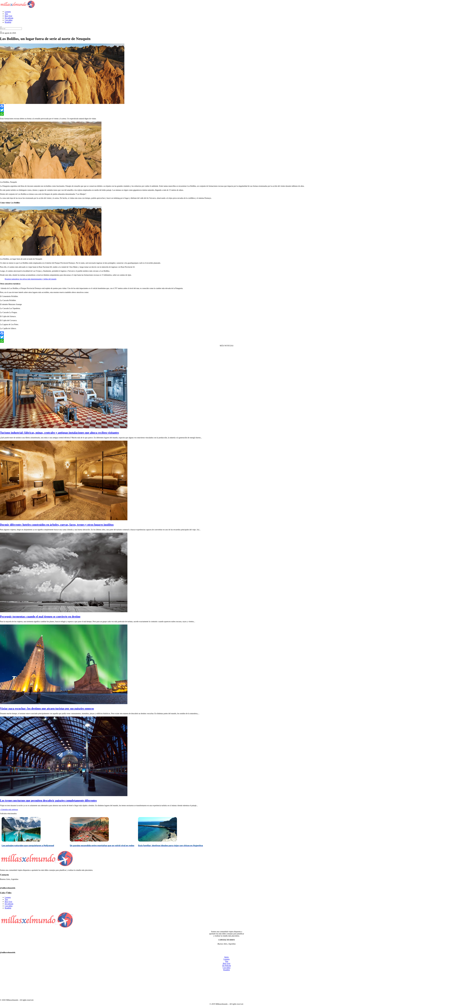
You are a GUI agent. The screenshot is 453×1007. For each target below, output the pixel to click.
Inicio (226, 957)
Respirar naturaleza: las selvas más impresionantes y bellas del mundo (30, 279)
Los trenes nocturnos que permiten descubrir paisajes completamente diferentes (48, 800)
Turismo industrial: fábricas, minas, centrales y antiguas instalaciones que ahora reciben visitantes (59, 432)
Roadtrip (8, 22)
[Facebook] (226, 106)
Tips (6, 14)
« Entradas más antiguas (9, 810)
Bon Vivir (8, 16)
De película (9, 18)
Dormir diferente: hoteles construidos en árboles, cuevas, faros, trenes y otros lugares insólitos (57, 524)
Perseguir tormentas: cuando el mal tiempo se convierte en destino (40, 616)
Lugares (8, 12)
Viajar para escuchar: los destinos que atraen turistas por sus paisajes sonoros (47, 708)
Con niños (8, 20)
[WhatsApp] (226, 114)
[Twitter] (226, 110)
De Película (226, 966)
